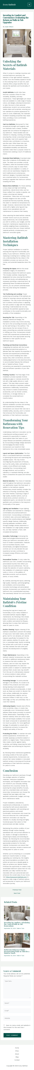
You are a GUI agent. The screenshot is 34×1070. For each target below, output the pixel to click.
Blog (17, 1057)
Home (17, 1048)
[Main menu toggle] (29, 4)
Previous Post (17, 890)
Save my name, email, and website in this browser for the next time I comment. (17, 1027)
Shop (17, 1051)
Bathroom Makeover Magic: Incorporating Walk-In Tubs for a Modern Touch (16, 951)
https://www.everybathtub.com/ (16, 877)
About (17, 1054)
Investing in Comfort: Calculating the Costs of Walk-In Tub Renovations (17, 924)
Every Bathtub (9, 4)
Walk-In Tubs (20, 928)
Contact (17, 1060)
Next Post (17, 893)
